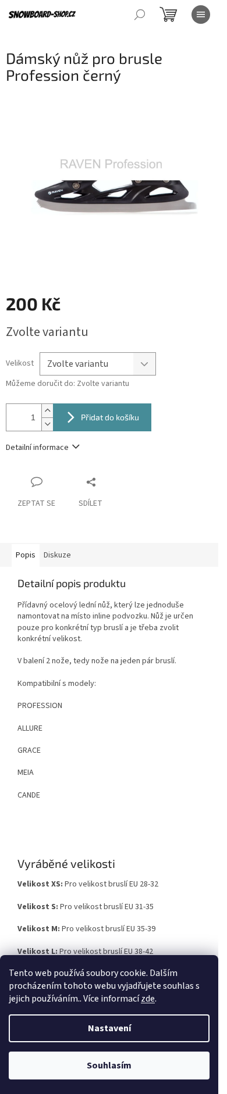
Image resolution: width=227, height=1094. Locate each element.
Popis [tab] (26, 555)
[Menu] (200, 14)
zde (148, 998)
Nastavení (109, 1028)
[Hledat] (139, 14)
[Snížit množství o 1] (47, 424)
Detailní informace (37, 447)
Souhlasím (109, 1065)
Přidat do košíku (110, 417)
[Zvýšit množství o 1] (47, 410)
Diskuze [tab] (57, 555)
